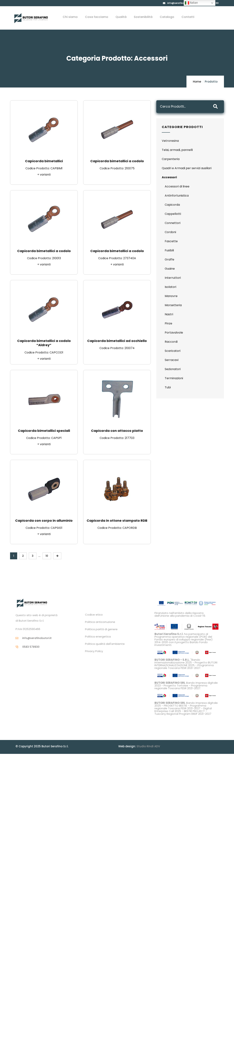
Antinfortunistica (177, 195)
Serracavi (171, 360)
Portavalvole (174, 332)
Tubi (168, 387)
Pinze (168, 323)
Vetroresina (170, 141)
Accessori (169, 177)
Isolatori (170, 287)
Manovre (171, 296)
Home (197, 81)
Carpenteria (171, 159)
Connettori (172, 223)
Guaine (170, 269)
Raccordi (171, 342)
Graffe (169, 259)
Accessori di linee (177, 186)
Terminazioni (174, 378)
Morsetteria (173, 305)
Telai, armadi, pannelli (177, 150)
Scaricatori (172, 351)
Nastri (169, 314)
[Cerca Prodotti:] (183, 106)
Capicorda (172, 205)
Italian (193, 2)
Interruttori (173, 278)
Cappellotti (173, 214)
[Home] (31, 18)
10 (47, 556)
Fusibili (169, 250)
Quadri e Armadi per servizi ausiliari (187, 168)
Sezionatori (173, 369)
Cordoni (170, 232)
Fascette (171, 241)
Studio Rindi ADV (148, 746)
